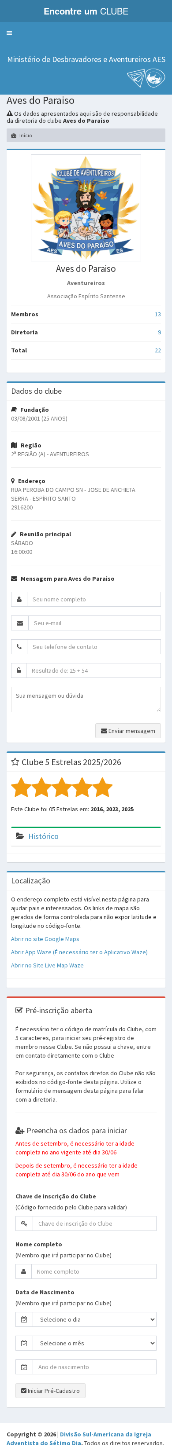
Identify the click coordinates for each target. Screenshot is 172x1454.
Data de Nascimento (45, 1292)
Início (25, 135)
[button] (9, 33)
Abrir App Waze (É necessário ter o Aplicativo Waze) (79, 952)
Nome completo (38, 1244)
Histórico (43, 836)
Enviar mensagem (131, 731)
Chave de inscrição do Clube (55, 1196)
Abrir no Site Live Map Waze (47, 965)
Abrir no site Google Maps (45, 939)
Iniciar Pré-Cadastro (53, 1391)
